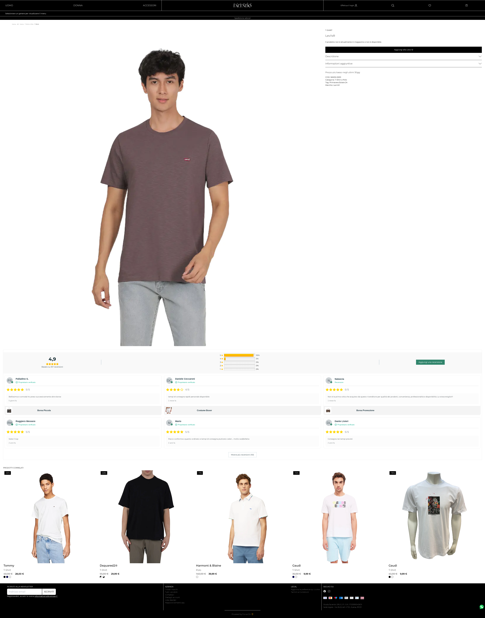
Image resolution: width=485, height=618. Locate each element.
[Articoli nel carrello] (466, 5)
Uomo (9, 5)
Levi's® (336, 85)
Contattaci (169, 595)
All (18, 24)
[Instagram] (329, 591)
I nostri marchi (171, 589)
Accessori (149, 5)
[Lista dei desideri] (429, 5)
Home (14, 24)
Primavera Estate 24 (338, 82)
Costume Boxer (204, 410)
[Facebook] (324, 591)
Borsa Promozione (365, 410)
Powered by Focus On (241, 614)
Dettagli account (172, 597)
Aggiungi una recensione (430, 362)
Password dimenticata (174, 603)
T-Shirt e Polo (29, 24)
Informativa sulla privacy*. (46, 596)
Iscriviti (49, 591)
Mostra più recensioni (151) (242, 455)
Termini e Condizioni (300, 592)
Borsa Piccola (44, 410)
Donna (78, 5)
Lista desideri (170, 600)
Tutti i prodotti (171, 592)
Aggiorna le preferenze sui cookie (305, 589)
